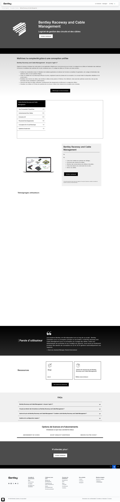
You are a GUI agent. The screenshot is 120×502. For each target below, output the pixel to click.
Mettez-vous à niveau (82, 376)
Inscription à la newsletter (31, 486)
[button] (60, 404)
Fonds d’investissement (48, 486)
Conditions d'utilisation (102, 498)
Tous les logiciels (5, 8)
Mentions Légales (100, 479)
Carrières (64, 488)
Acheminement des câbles (26, 113)
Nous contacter (64, 484)
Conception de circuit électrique (27, 124)
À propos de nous (65, 481)
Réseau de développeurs (48, 481)
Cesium (80, 479)
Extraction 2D (22, 117)
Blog (29, 480)
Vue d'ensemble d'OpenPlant (26, 109)
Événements (31, 482)
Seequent (81, 482)
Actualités (30, 483)
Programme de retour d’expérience (49, 484)
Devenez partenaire (49, 489)
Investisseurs (65, 486)
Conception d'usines (14, 8)
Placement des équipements (26, 121)
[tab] (31, 109)
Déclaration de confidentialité (89, 498)
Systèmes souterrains (24, 128)
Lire (49, 376)
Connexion (98, 3)
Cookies (110, 498)
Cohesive (81, 481)
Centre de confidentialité (99, 481)
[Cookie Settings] (3, 499)
